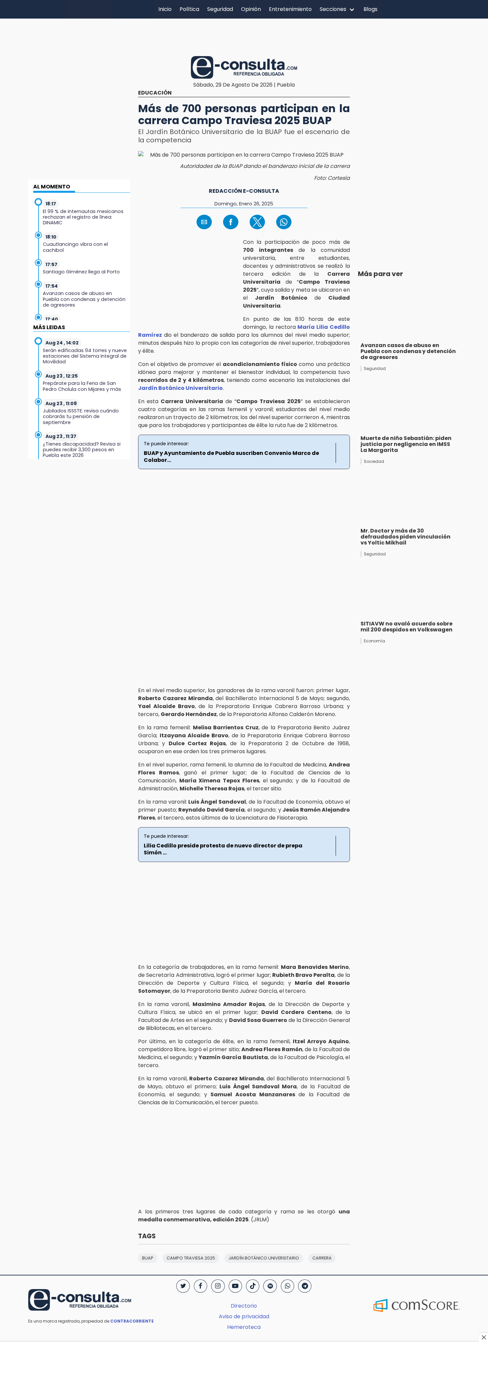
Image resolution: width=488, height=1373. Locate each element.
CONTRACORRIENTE (132, 1321)
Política (189, 9)
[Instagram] (217, 1286)
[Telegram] (304, 1286)
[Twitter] (183, 1286)
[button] (204, 222)
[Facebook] (200, 1286)
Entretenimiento (290, 9)
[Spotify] (270, 1286)
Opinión (251, 9)
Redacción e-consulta (244, 191)
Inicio (165, 9)
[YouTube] (235, 1286)
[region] (244, 36)
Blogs (370, 9)
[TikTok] (252, 1286)
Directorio (244, 1306)
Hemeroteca (244, 1327)
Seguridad (220, 9)
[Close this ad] (483, 1337)
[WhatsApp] (287, 1286)
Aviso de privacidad (244, 1316)
